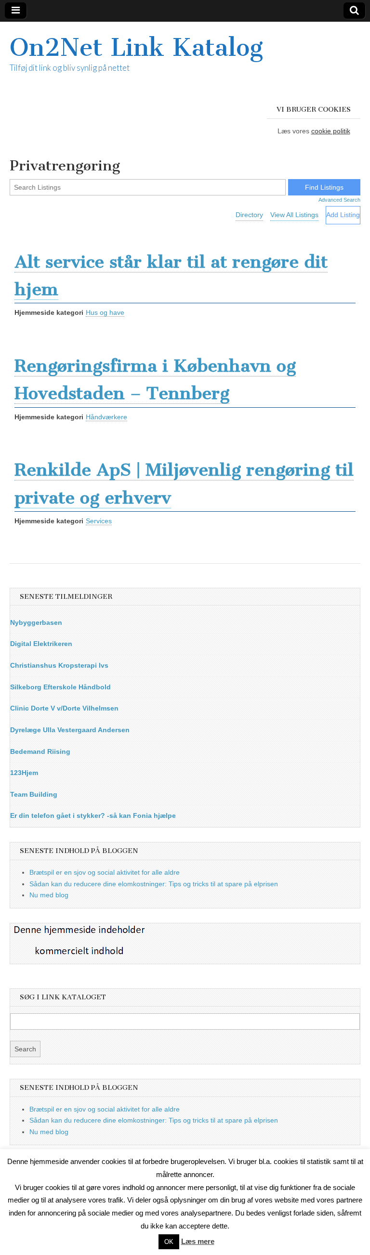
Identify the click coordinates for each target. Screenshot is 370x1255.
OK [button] (168, 1241)
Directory (249, 215)
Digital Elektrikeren (41, 643)
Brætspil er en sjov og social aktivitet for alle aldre (104, 872)
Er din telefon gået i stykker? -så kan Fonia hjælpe (93, 815)
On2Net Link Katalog (136, 47)
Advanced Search (339, 200)
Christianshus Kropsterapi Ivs (59, 665)
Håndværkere (106, 417)
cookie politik (330, 131)
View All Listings (294, 215)
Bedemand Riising (40, 751)
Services (99, 521)
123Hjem (24, 772)
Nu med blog (48, 895)
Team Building (33, 794)
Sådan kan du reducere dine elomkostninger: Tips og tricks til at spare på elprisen (153, 884)
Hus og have (105, 312)
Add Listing (343, 215)
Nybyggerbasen (36, 622)
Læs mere (197, 1241)
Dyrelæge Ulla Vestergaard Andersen (70, 730)
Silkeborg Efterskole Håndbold (60, 687)
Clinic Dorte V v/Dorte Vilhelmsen (64, 708)
